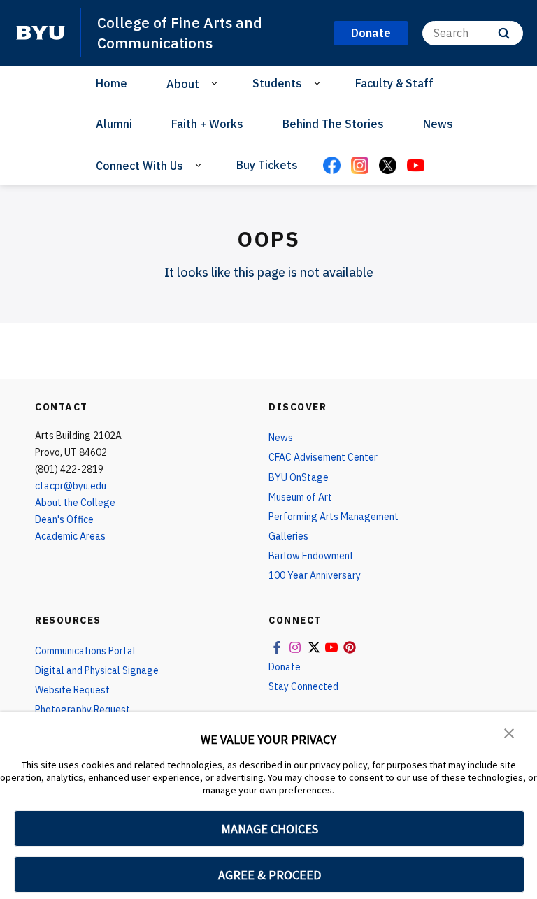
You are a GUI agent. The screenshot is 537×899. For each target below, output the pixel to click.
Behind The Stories (333, 124)
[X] (387, 166)
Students (277, 83)
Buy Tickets (267, 165)
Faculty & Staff (394, 83)
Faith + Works (207, 124)
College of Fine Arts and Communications (179, 32)
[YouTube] (415, 166)
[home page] (40, 33)
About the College (75, 502)
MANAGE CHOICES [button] (269, 829)
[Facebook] (331, 166)
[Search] (504, 33)
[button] (509, 732)
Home (111, 83)
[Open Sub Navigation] (216, 83)
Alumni (114, 124)
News (438, 124)
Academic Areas (70, 536)
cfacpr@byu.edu (70, 486)
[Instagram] (359, 166)
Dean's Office (64, 519)
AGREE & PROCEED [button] (269, 875)
